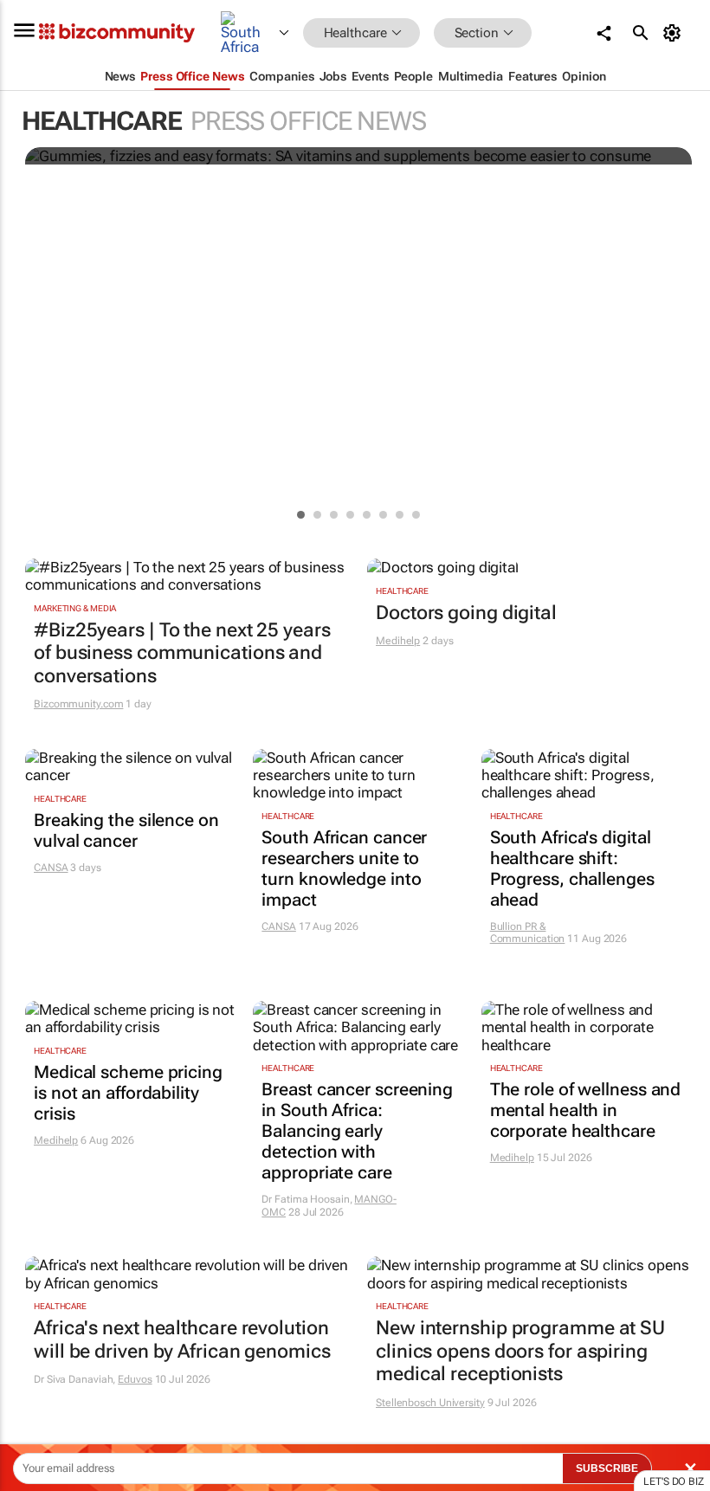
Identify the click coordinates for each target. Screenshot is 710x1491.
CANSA (51, 868)
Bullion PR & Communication (527, 932)
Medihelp (398, 641)
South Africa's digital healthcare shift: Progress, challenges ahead (572, 868)
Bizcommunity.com (78, 704)
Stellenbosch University (430, 1403)
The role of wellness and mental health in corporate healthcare (585, 1110)
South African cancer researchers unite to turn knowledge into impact (344, 868)
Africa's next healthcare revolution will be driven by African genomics (182, 1339)
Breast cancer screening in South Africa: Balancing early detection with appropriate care (357, 1131)
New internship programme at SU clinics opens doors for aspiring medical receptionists (520, 1350)
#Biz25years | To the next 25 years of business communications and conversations (182, 653)
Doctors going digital (466, 612)
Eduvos (135, 1379)
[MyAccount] (675, 33)
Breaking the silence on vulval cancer (126, 830)
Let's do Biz (673, 1481)
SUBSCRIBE (607, 1468)
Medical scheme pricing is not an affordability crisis (128, 1093)
